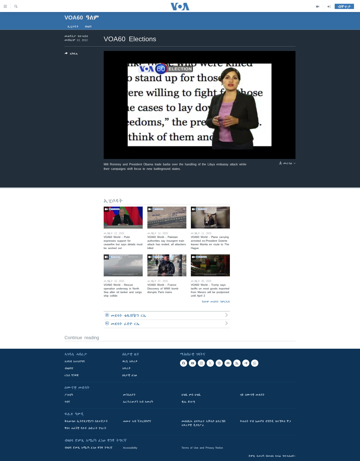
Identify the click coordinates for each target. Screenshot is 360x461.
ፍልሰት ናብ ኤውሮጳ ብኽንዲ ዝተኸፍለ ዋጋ (265, 421)
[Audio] (329, 6)
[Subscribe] (228, 363)
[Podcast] (219, 363)
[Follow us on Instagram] (201, 363)
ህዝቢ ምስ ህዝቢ (191, 395)
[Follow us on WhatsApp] (254, 363)
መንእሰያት (129, 395)
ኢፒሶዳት (73, 26)
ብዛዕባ (88, 26)
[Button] (71, 54)
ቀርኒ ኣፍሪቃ (129, 361)
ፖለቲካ (68, 395)
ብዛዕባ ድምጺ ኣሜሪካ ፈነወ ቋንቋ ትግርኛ (88, 447)
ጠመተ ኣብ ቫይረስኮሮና (137, 421)
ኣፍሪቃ (126, 368)
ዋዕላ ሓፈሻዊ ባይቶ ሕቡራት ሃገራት (85, 428)
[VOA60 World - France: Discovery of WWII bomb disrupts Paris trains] (166, 265)
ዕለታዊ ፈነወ (129, 375)
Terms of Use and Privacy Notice (202, 447)
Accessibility (130, 447)
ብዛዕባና (68, 368)
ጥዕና (67, 401)
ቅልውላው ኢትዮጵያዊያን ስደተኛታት (86, 421)
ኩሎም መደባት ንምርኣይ (216, 301)
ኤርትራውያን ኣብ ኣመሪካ (138, 401)
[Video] (317, 6)
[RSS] (236, 363)
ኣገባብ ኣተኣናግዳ (74, 361)
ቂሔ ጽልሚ (188, 401)
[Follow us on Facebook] (183, 363)
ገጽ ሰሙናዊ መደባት (252, 395)
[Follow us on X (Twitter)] (210, 363)
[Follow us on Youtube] (192, 363)
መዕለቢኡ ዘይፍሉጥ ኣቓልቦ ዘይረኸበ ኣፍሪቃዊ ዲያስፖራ (203, 423)
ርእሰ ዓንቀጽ (71, 375)
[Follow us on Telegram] (245, 363)
